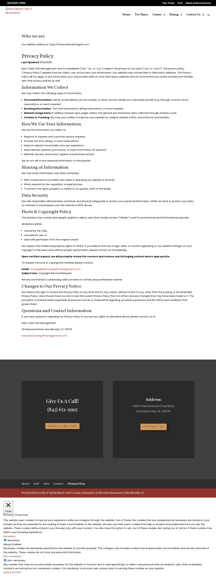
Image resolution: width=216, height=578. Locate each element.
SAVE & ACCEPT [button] (12, 572)
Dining (174, 15)
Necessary (13, 540)
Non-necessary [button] (12, 556)
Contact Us (193, 15)
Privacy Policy (76, 483)
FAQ (180, 3)
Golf (36, 483)
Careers (58, 483)
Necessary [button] (9, 536)
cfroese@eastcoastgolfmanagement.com (55, 269)
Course (157, 15)
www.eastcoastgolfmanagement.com (44, 335)
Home (127, 15)
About (25, 483)
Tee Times (168, 3)
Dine (46, 483)
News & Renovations (198, 3)
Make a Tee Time (62, 426)
